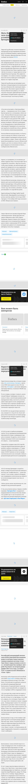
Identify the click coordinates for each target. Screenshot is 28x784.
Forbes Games (8, 5)
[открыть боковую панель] (23, 2)
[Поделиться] (24, 30)
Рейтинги (18, 5)
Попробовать (13, 40)
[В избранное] (26, 30)
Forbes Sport (4, 317)
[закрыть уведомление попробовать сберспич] (22, 34)
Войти (19, 1)
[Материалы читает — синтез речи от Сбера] (22, 30)
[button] (26, 2)
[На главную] (4, 1)
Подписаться (6, 289)
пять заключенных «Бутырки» (12, 374)
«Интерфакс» (10, 377)
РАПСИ (16, 57)
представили (11, 676)
